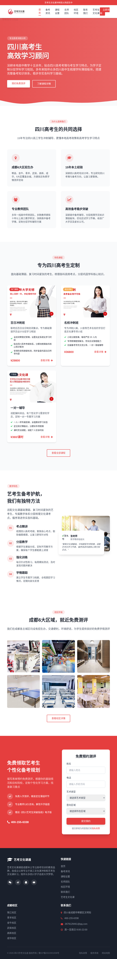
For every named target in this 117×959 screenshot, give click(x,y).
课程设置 (57, 11)
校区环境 (76, 11)
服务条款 (94, 953)
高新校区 (11, 933)
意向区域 (71, 805)
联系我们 (85, 11)
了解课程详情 (44, 84)
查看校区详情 (58, 718)
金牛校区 (11, 923)
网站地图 (106, 953)
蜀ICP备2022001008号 (49, 953)
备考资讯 (48, 11)
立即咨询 (105, 11)
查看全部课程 (58, 453)
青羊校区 (11, 917)
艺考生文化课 (96, 11)
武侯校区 (11, 928)
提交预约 (85, 821)
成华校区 (11, 938)
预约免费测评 (18, 83)
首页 (40, 11)
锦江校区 (11, 912)
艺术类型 (71, 792)
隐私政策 (96, 828)
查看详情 (45, 360)
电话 (68, 778)
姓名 (68, 764)
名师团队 (66, 11)
